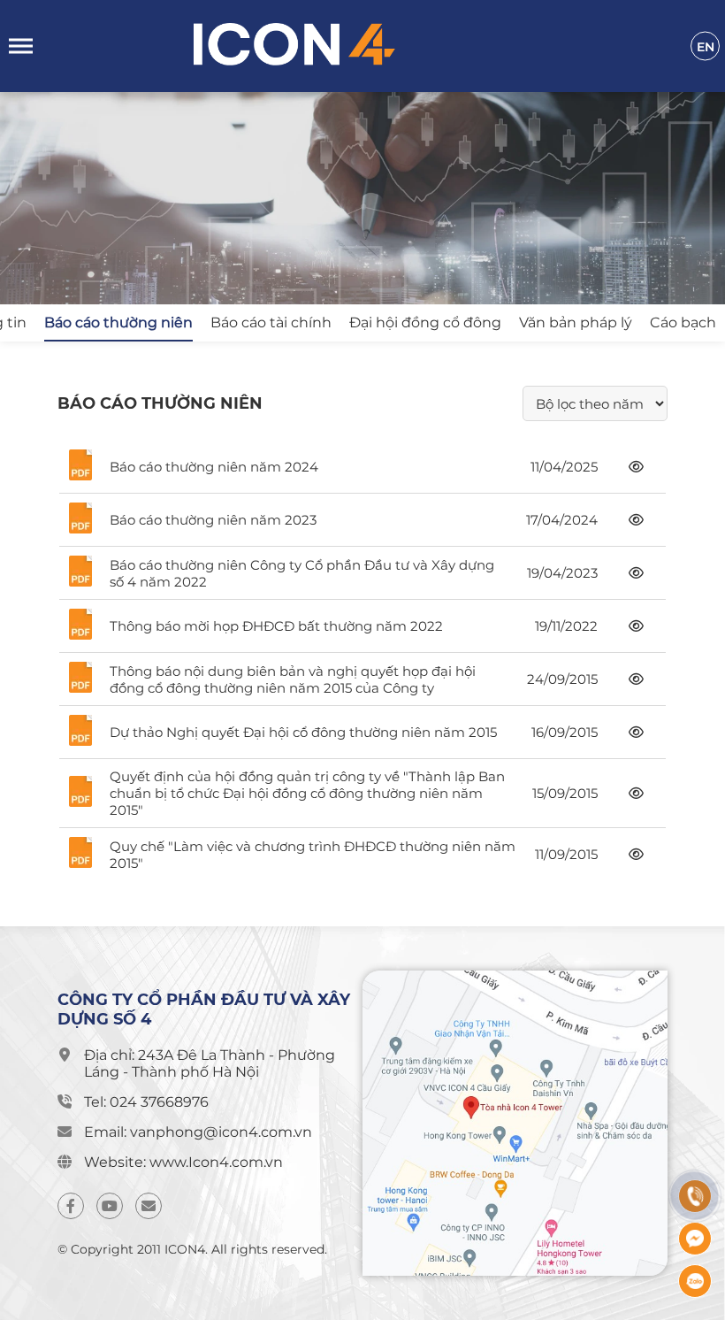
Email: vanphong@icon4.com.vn (198, 1132)
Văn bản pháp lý (575, 322)
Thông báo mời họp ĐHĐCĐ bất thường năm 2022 (276, 626)
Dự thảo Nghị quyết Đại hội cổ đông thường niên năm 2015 (303, 732)
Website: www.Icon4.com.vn (183, 1162)
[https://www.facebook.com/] (70, 1206)
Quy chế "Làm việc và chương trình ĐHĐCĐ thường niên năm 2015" (312, 854)
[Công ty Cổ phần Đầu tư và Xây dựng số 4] (372, 46)
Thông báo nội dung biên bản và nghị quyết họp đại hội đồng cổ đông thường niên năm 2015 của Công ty (293, 679)
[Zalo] (695, 1281)
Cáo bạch (683, 322)
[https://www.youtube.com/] (109, 1206)
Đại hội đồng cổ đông (425, 322)
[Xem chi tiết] (636, 466)
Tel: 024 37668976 (146, 1102)
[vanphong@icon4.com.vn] (148, 1206)
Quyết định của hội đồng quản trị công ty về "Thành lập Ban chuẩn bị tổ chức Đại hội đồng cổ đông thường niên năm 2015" (307, 793)
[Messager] (695, 1238)
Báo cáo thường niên (118, 322)
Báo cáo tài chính (271, 322)
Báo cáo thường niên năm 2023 (213, 519)
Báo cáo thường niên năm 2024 (214, 466)
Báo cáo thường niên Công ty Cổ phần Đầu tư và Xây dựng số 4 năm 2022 (302, 573)
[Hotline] (695, 1196)
